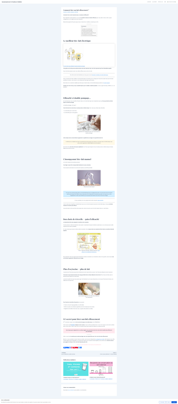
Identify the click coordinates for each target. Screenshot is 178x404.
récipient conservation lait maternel (97, 377)
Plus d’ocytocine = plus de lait (87, 34)
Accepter (174, 402)
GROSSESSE (149, 1)
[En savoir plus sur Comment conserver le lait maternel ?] (75, 368)
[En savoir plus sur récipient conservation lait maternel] (101, 368)
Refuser (168, 402)
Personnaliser (162, 402)
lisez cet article (100, 200)
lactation (73, 324)
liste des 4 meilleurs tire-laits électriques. (100, 74)
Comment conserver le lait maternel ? (71, 377)
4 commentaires (65, 379)
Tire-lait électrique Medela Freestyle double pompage (74, 66)
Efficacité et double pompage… (87, 30)
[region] (89, 401)
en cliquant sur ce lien (100, 339)
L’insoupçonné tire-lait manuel (87, 31)
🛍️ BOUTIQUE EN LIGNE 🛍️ (171, 1)
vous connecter (71, 390)
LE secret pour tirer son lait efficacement (89, 35)
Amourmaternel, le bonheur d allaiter (12, 2)
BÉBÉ (165, 1)
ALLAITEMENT (154, 1)
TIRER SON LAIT (160, 1)
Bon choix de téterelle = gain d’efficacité (89, 32)
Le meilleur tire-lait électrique (87, 29)
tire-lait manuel (106, 82)
